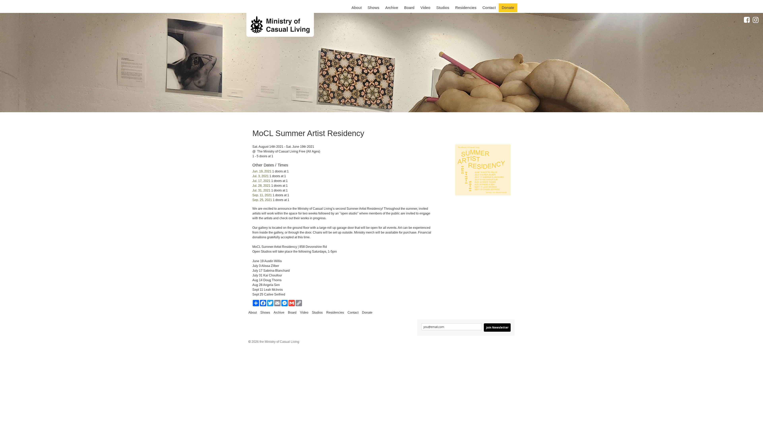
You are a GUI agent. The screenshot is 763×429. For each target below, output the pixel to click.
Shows (373, 8)
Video (425, 8)
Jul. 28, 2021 (261, 185)
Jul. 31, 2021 (261, 190)
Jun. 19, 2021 (261, 171)
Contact (489, 8)
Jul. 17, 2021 (261, 181)
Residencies (465, 8)
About (356, 8)
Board (409, 8)
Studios (442, 8)
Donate (508, 8)
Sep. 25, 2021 (262, 200)
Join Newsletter (497, 327)
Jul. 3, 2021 (260, 176)
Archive (391, 8)
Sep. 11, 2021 (262, 195)
